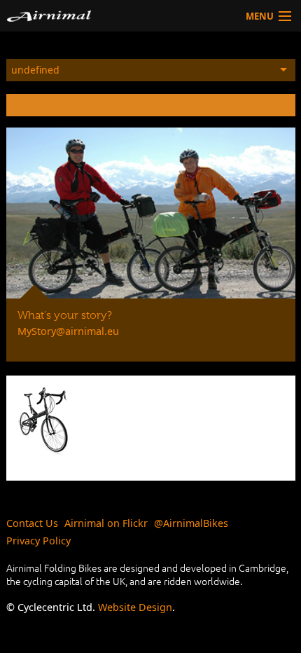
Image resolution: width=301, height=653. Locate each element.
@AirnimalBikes (191, 523)
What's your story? (65, 315)
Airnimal (82, 16)
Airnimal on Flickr (106, 523)
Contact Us (32, 523)
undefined (35, 69)
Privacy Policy (38, 540)
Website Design (135, 607)
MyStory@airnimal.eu (68, 331)
